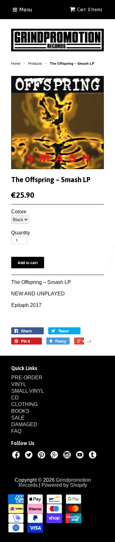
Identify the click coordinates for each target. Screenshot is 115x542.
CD (15, 397)
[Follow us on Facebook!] (17, 456)
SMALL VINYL (27, 391)
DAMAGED (24, 424)
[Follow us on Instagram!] (68, 456)
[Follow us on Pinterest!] (42, 456)
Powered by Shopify (64, 485)
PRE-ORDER (26, 377)
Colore (19, 211)
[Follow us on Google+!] (55, 456)
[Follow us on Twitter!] (29, 456)
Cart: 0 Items (89, 9)
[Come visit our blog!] (93, 456)
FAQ (16, 431)
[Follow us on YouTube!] (81, 456)
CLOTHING (24, 404)
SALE (18, 417)
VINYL (18, 384)
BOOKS (20, 411)
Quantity (20, 232)
